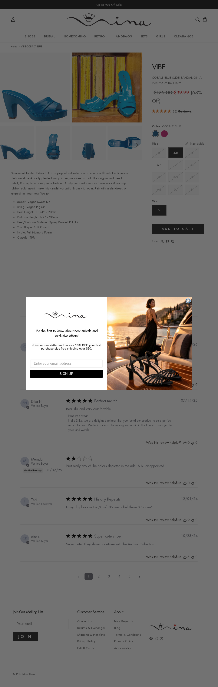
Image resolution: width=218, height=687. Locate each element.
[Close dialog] (188, 301)
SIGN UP (66, 374)
